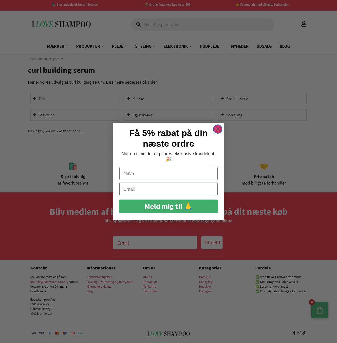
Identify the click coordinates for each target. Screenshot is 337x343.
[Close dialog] (217, 129)
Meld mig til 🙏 (169, 206)
